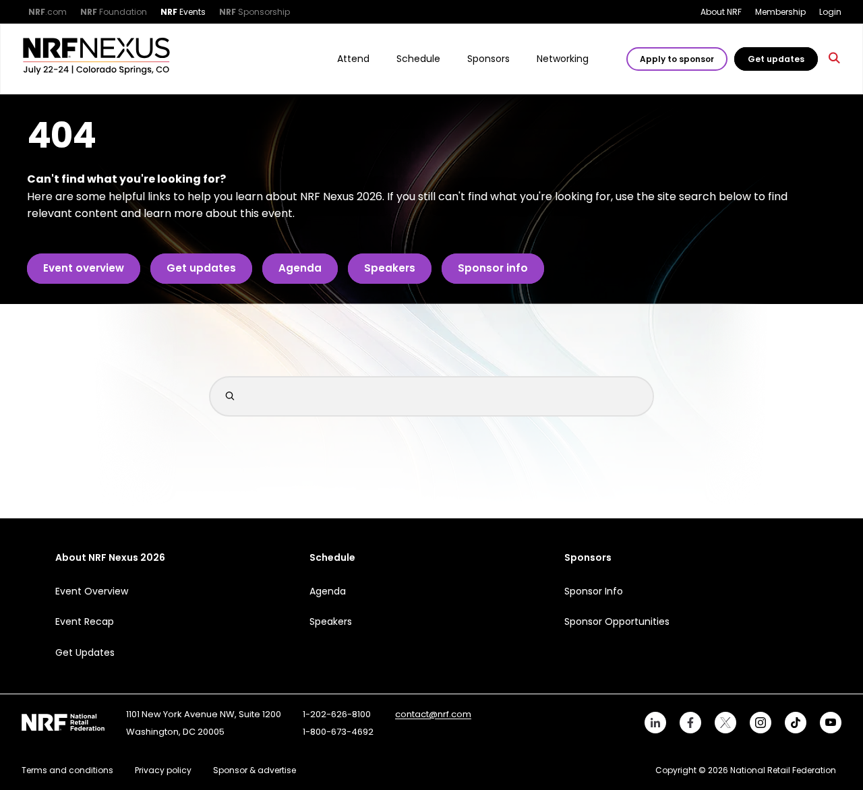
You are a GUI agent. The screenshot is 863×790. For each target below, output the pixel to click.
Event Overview (91, 591)
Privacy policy (163, 770)
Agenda (300, 268)
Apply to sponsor (677, 59)
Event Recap (84, 621)
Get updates (776, 59)
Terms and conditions (67, 770)
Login (830, 12)
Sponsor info (493, 268)
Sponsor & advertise (254, 770)
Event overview (83, 268)
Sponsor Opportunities (616, 621)
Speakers (389, 268)
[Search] (835, 59)
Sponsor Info (593, 591)
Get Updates (85, 652)
